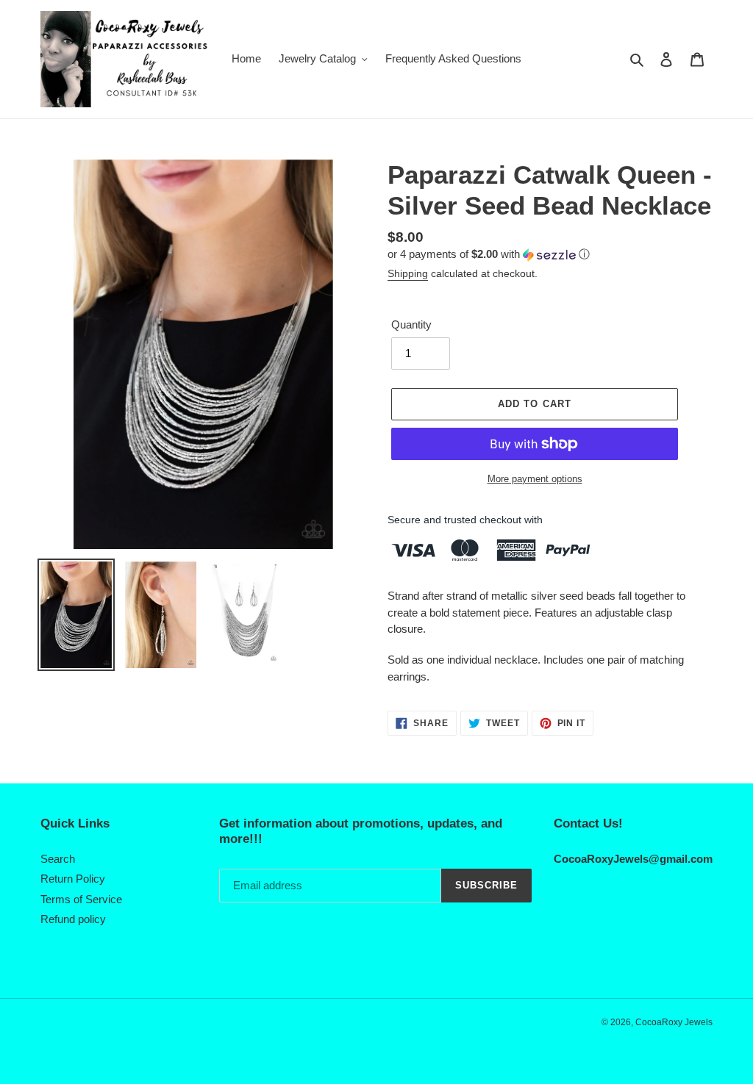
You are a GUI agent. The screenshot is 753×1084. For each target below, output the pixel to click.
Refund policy (73, 919)
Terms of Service (81, 899)
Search (57, 859)
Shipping (408, 273)
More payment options (535, 478)
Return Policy (72, 878)
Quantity (411, 324)
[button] (489, 255)
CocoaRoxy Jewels (674, 1022)
